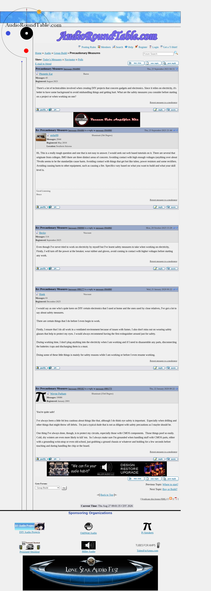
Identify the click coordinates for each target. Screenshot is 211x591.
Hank (42, 294)
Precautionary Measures (49, 68)
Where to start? (170, 484)
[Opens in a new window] (90, 589)
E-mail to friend (43, 63)
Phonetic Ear (46, 73)
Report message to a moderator (163, 102)
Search (119, 47)
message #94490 (71, 69)
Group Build (60, 53)
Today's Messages (52, 59)
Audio (47, 53)
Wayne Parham (58, 393)
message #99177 (76, 289)
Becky (42, 232)
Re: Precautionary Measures (52, 130)
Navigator (70, 59)
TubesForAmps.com (147, 550)
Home (38, 53)
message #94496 (76, 130)
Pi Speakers (147, 532)
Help (130, 47)
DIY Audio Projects (29, 532)
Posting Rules (88, 47)
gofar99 (54, 135)
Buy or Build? (170, 489)
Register (142, 47)
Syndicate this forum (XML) (153, 499)
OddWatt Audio (88, 533)
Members (105, 47)
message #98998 (76, 228)
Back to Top (106, 494)
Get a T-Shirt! (170, 47)
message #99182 (76, 388)
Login (155, 47)
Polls (80, 59)
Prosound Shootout (30, 551)
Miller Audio (88, 551)
